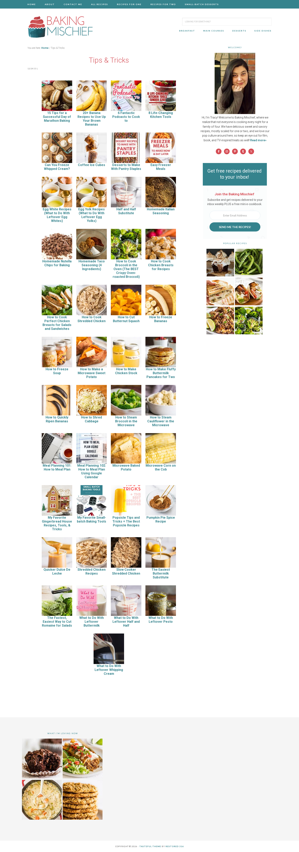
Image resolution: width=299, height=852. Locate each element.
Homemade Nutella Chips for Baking (57, 263)
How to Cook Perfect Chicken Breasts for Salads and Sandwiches (57, 323)
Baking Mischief (60, 27)
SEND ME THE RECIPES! (235, 227)
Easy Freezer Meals (161, 167)
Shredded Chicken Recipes (91, 571)
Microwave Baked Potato (126, 467)
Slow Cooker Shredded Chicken (126, 571)
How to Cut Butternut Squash (126, 319)
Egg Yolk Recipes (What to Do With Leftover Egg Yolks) (91, 215)
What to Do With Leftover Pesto (160, 620)
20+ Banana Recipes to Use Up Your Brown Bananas (91, 118)
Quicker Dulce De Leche (57, 571)
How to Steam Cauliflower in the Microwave (160, 421)
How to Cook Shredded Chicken (91, 319)
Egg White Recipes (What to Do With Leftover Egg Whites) (57, 215)
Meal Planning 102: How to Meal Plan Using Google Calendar (91, 471)
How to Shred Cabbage (91, 419)
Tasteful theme (150, 846)
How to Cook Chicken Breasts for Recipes (161, 265)
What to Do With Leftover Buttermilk (91, 621)
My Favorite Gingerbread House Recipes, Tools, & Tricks (57, 523)
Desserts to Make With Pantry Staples (126, 167)
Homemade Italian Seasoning (161, 211)
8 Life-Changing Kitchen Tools (160, 115)
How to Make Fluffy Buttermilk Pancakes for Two (161, 373)
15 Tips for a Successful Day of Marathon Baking (57, 117)
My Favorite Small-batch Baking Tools (91, 519)
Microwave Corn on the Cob (161, 467)
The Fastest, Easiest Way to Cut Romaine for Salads (57, 621)
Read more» (258, 140)
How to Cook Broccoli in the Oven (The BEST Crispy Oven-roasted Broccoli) (126, 269)
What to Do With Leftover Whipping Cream (109, 670)
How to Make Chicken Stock (126, 371)
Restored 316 (175, 846)
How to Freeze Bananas (160, 319)
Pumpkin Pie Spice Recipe (160, 519)
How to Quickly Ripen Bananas (57, 419)
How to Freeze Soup (57, 371)
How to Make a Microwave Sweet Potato (91, 373)
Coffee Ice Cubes (91, 165)
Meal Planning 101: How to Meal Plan (57, 467)
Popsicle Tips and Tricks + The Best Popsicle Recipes (126, 521)
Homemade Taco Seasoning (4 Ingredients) (92, 265)
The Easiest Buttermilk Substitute (161, 573)
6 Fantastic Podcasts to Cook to (126, 117)
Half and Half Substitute (126, 211)
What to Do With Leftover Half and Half (126, 621)
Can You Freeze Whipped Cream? (57, 167)
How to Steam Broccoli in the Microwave (126, 421)
